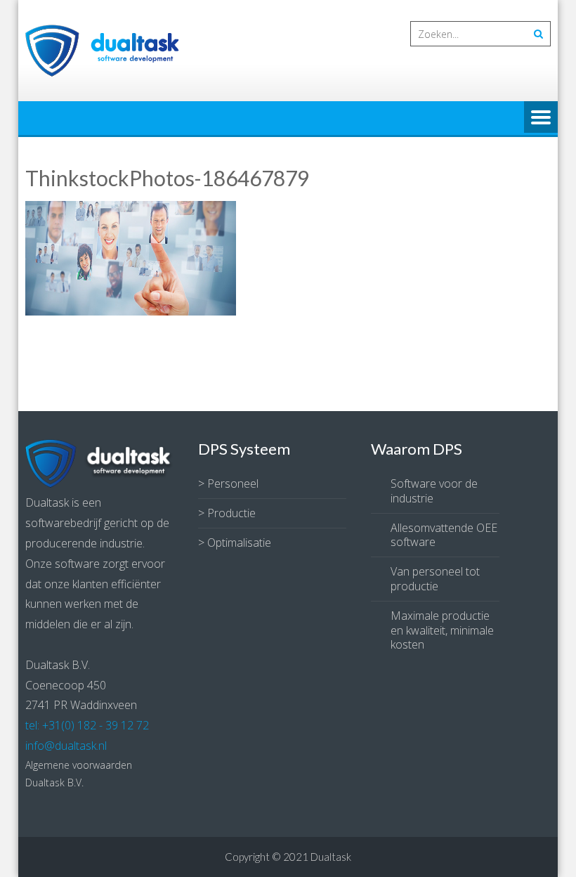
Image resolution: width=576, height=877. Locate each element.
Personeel (232, 483)
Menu (541, 118)
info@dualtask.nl (66, 745)
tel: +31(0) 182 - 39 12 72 (87, 725)
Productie (231, 513)
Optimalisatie (239, 542)
